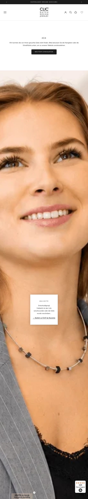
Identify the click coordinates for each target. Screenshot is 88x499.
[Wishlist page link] (82, 12)
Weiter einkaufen (44, 52)
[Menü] (84, 482)
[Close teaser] (34, 492)
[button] (22, 496)
